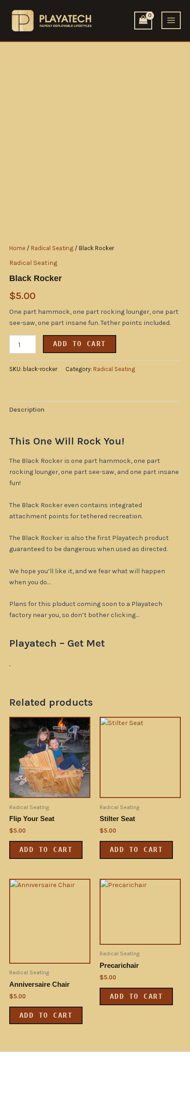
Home (17, 248)
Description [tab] (27, 410)
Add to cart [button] (45, 849)
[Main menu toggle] (171, 20)
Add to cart (79, 344)
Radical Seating (52, 248)
